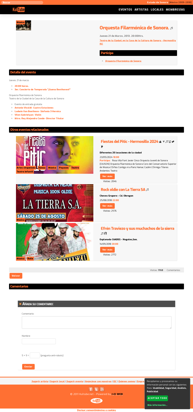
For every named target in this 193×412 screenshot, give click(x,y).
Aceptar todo (157, 398)
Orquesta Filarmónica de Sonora (123, 61)
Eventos (125, 9)
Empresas (142, 381)
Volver (16, 275)
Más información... (157, 405)
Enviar (28, 366)
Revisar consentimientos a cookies (96, 410)
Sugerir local (57, 381)
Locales (157, 9)
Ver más (107, 176)
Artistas (141, 9)
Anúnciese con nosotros (98, 381)
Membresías (175, 9)
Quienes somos (126, 381)
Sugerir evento (74, 381)
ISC (115, 381)
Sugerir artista (40, 381)
